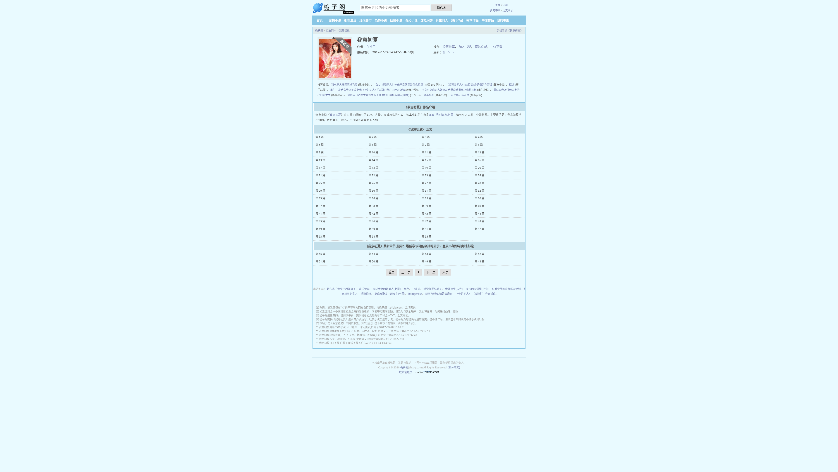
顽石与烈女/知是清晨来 (438, 294)
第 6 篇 (373, 145)
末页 (445, 272)
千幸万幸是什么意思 (411, 85)
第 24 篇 (479, 175)
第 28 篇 (479, 183)
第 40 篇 (479, 206)
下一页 (430, 272)
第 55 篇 (426, 236)
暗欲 (511, 85)
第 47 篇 (426, 221)
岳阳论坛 (366, 294)
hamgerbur (415, 294)
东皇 (432, 115)
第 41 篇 (320, 213)
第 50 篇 (373, 229)
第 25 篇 (320, 183)
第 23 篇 (426, 175)
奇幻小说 (411, 20)
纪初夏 (449, 115)
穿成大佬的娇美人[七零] (387, 289)
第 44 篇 (479, 213)
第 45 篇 (320, 221)
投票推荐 (449, 47)
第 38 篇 (373, 206)
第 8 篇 (479, 145)
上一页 (405, 272)
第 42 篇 (373, 213)
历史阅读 (508, 10)
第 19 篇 (426, 168)
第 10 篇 (373, 152)
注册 (505, 5)
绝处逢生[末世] (454, 289)
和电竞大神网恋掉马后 (344, 85)
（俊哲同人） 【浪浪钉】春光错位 (476, 294)
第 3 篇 (426, 137)
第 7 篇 (426, 145)
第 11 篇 (426, 152)
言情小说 (335, 20)
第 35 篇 (426, 198)
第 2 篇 (373, 137)
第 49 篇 (320, 229)
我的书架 (495, 10)
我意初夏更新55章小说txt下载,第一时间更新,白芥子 (349, 327)
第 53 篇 (320, 236)
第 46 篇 (373, 221)
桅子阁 (319, 30)
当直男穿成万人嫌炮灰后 (436, 90)
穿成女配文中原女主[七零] (389, 294)
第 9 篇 (320, 152)
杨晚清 (440, 115)
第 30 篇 (373, 191)
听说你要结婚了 (433, 289)
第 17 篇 (320, 168)
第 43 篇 (426, 213)
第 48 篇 (479, 221)
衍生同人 (442, 20)
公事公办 (429, 95)
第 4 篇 (479, 137)
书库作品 (488, 20)
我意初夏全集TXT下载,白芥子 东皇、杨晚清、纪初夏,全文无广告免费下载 (361, 331)
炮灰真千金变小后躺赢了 (341, 289)
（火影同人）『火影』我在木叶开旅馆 (383, 90)
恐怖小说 (381, 20)
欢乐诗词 (364, 289)
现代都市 (365, 20)
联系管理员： (407, 372)
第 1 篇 (320, 137)
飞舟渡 (416, 289)
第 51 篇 (426, 229)
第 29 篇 (320, 191)
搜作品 (441, 8)
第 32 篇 (479, 191)
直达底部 (481, 47)
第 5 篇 (320, 145)
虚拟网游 (427, 20)
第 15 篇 (426, 160)
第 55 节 (448, 52)
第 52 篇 (479, 229)
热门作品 (457, 20)
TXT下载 (496, 47)
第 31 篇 (426, 191)
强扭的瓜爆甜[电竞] (477, 289)
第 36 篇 (479, 198)
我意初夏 (344, 30)
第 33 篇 (320, 198)
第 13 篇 (320, 160)
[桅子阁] (334, 8)
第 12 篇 (479, 152)
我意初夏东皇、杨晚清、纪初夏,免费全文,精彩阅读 (348, 339)
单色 (406, 289)
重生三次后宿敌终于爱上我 (346, 90)
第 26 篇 (373, 183)
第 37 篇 (320, 206)
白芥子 (370, 47)
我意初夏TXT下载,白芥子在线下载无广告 (342, 343)
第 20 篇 (479, 168)
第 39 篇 (426, 206)
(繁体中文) (454, 367)
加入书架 (465, 47)
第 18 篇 (373, 168)
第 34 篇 (373, 198)
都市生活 (350, 20)
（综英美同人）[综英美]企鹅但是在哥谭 (469, 85)
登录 (497, 5)
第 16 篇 (479, 160)
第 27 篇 (426, 183)
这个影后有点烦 (460, 95)
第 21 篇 (320, 175)
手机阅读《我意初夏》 (510, 30)
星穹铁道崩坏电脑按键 (463, 90)
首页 (320, 20)
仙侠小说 (396, 20)
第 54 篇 (373, 236)
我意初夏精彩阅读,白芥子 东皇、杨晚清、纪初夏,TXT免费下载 (355, 335)
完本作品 (472, 20)
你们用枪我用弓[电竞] (396, 95)
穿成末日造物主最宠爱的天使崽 (365, 95)
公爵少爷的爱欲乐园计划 (506, 289)
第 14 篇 (373, 160)
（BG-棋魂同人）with (387, 85)
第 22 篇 (373, 175)
